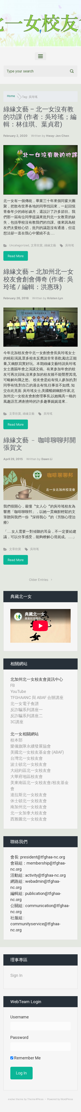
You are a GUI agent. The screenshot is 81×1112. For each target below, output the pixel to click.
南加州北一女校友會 (28, 806)
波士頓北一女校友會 (28, 764)
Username (19, 1017)
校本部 (16, 740)
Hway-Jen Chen (57, 135)
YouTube (18, 691)
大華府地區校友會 (26, 776)
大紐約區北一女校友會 (30, 770)
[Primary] (40, 56)
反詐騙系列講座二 (26, 715)
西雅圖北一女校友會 (28, 819)
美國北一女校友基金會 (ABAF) (37, 752)
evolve (11, 1099)
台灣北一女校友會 (26, 758)
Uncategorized (19, 245)
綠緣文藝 (50, 245)
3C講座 (16, 721)
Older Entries (38, 580)
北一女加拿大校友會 (28, 813)
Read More (16, 256)
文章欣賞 (37, 245)
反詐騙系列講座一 (26, 709)
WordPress (67, 1099)
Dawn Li (46, 459)
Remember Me (27, 1058)
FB (12, 685)
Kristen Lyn (55, 298)
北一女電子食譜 (24, 703)
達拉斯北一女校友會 (28, 794)
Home (11, 96)
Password (19, 1037)
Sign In (16, 975)
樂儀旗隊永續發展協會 (30, 746)
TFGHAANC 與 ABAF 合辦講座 (36, 697)
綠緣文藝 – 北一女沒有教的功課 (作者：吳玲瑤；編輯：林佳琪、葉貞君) (39, 117)
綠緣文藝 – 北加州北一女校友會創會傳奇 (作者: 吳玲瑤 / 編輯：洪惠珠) (38, 279)
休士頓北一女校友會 (28, 800)
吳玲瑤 (69, 245)
